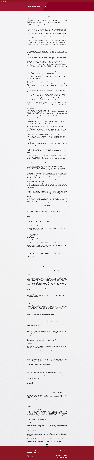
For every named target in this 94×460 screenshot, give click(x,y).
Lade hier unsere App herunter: (61, 455)
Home (67, 0)
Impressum (28, 457)
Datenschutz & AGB (30, 456)
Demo (76, 0)
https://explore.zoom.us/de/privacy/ (59, 387)
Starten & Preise (84, 0)
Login (89, 0)
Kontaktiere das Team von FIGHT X (33, 452)
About (79, 0)
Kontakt (28, 455)
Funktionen (71, 0)
